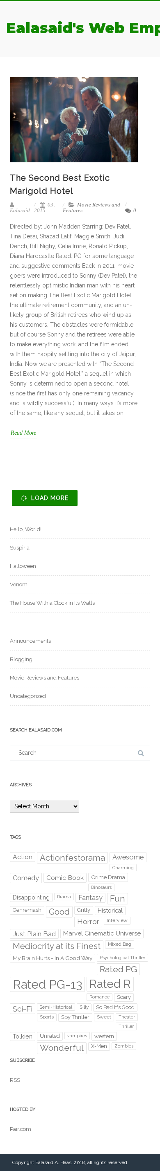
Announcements (30, 641)
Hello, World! (25, 529)
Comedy (26, 878)
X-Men (99, 1046)
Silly (84, 1007)
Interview (117, 920)
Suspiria (20, 548)
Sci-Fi (22, 1008)
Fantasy (90, 898)
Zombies (123, 1045)
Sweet (104, 1017)
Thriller (126, 1026)
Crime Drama (108, 877)
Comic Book (65, 878)
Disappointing (31, 897)
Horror (88, 922)
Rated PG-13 (47, 984)
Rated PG (118, 969)
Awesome (128, 857)
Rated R (110, 984)
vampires (77, 1035)
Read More (23, 433)
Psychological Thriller (122, 957)
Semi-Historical (56, 1007)
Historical (110, 910)
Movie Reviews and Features (91, 207)
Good (59, 912)
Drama (64, 896)
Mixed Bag (119, 944)
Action (22, 857)
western (104, 1036)
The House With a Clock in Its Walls (52, 603)
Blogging (21, 659)
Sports (47, 1017)
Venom (18, 584)
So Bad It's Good (115, 1007)
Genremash (27, 910)
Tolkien (22, 1036)
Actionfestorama (72, 858)
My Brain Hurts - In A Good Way (52, 958)
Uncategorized (28, 696)
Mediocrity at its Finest (57, 946)
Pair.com (20, 1129)
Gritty (83, 910)
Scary (124, 997)
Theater (127, 1016)
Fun (117, 899)
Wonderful (62, 1048)
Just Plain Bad (34, 934)
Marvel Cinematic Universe (102, 933)
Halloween (23, 566)
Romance (99, 996)
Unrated (50, 1036)
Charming (123, 867)
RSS (15, 1080)
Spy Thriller (75, 1017)
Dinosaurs (101, 887)
